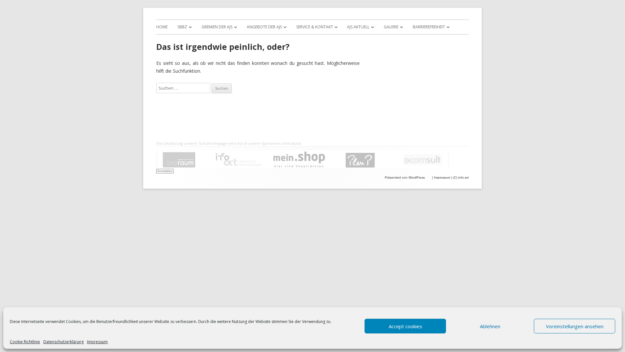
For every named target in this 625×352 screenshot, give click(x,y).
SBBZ (182, 27)
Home (162, 27)
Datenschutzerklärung (63, 342)
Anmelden (165, 171)
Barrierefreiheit (429, 27)
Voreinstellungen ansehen (575, 326)
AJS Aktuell (358, 27)
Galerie (391, 27)
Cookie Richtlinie (25, 342)
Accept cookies (405, 326)
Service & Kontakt (314, 27)
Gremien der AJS (216, 27)
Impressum (97, 342)
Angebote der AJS (264, 27)
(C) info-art (461, 177)
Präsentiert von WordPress (405, 177)
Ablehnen (490, 326)
